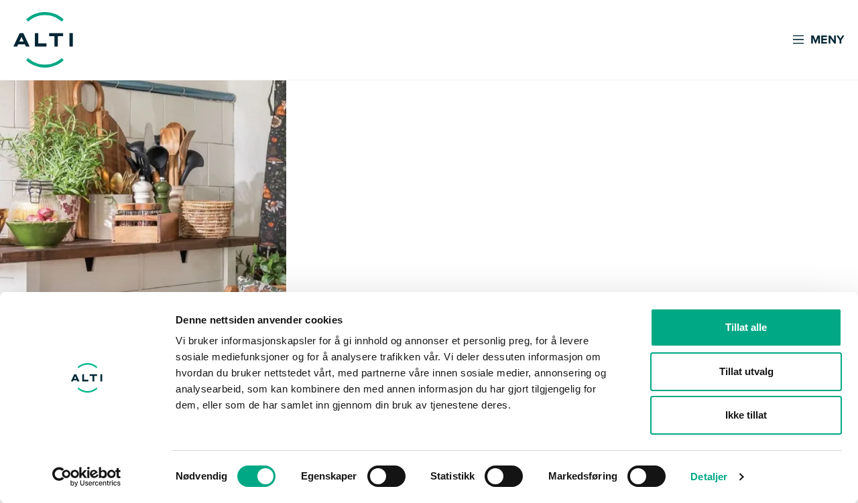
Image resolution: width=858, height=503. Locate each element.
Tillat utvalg (746, 371)
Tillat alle (746, 327)
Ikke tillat (746, 415)
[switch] (386, 476)
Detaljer (708, 476)
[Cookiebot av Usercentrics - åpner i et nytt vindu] (86, 477)
